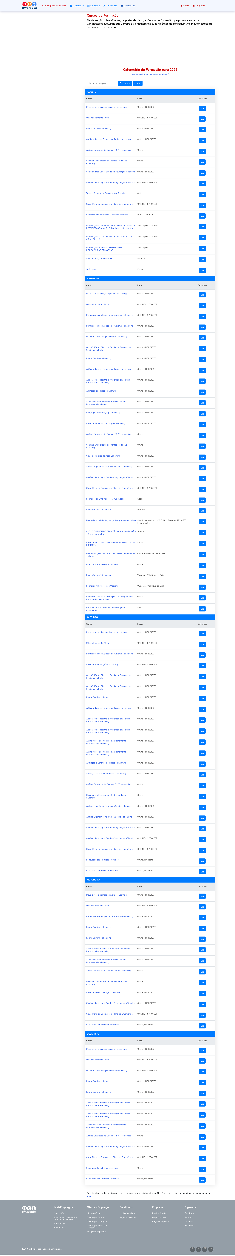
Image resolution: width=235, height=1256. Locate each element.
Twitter (188, 1217)
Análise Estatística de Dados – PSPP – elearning (108, 150)
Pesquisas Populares (96, 1231)
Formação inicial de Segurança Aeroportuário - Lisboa (111, 520)
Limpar (137, 83)
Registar (200, 5)
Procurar (126, 83)
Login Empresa (159, 1217)
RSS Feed (189, 1225)
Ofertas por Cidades (96, 1217)
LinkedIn (189, 1221)
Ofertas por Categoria (97, 1221)
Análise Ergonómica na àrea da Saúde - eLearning (109, 466)
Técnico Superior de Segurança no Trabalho (106, 193)
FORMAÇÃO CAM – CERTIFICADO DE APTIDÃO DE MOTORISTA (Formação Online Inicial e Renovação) (110, 227)
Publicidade (59, 1223)
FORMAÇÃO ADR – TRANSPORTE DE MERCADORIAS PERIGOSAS (104, 249)
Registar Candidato (128, 1217)
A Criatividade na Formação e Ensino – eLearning (109, 139)
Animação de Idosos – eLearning (101, 391)
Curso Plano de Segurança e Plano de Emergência (109, 204)
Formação (112, 5)
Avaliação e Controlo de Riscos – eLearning (106, 762)
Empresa (95, 5)
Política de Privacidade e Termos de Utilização (65, 1218)
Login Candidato (127, 1213)
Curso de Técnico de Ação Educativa (103, 456)
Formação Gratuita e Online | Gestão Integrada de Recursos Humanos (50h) (109, 598)
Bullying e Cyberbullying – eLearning (103, 412)
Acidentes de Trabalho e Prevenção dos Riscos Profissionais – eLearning (108, 381)
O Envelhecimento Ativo (97, 117)
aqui (89, 1196)
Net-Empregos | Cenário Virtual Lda (44, 1249)
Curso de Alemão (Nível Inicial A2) (102, 664)
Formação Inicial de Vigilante (99, 575)
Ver (202, 108)
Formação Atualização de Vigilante (102, 586)
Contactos (129, 5)
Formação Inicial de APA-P (98, 509)
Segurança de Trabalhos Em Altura (102, 1168)
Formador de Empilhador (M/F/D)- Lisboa (105, 499)
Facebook (189, 1213)
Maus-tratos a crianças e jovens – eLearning (106, 107)
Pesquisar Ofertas (55, 5)
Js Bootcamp (92, 269)
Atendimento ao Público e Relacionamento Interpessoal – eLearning (106, 403)
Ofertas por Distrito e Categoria (97, 1226)
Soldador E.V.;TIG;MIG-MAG (99, 258)
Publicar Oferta (159, 1213)
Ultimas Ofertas (94, 1213)
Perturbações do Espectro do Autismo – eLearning (109, 315)
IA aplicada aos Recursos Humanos (102, 564)
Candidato (78, 5)
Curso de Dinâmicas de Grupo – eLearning (105, 423)
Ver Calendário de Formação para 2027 (150, 73)
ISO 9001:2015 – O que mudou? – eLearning (106, 336)
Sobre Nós (59, 1213)
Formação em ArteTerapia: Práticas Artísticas (107, 214)
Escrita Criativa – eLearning (98, 128)
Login (185, 5)
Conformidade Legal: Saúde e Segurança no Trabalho (110, 171)
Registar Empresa (160, 1221)
